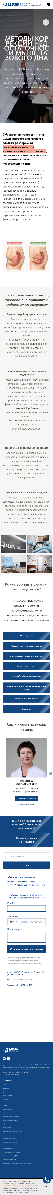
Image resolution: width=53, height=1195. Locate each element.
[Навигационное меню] (48, 4)
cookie (18, 1181)
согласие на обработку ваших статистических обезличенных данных (20, 1186)
